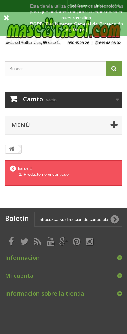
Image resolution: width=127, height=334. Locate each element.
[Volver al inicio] (12, 149)
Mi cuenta (19, 275)
